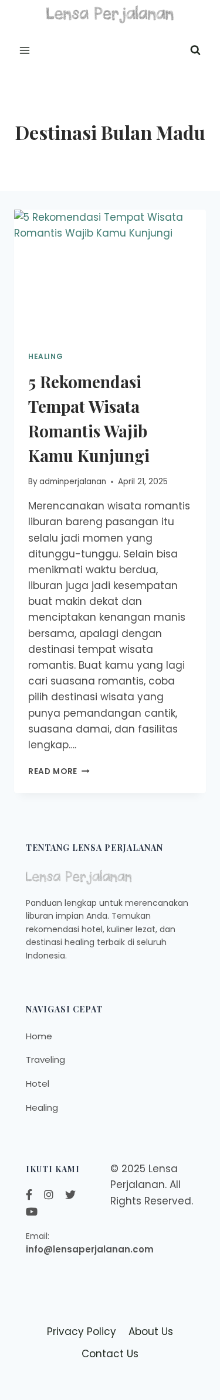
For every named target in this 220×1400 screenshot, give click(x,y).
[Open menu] (25, 50)
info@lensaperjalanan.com (90, 1249)
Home (39, 1036)
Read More (59, 771)
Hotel (37, 1083)
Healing (45, 356)
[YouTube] (32, 1211)
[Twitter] (70, 1194)
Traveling (45, 1059)
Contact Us (110, 1354)
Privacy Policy (81, 1331)
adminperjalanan (72, 481)
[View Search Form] (195, 50)
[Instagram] (48, 1194)
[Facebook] (29, 1194)
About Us (150, 1331)
